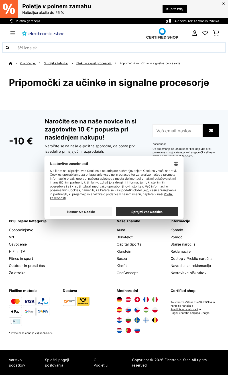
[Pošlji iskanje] (7, 47)
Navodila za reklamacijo (191, 265)
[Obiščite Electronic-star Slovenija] (137, 330)
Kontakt (177, 230)
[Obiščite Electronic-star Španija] (119, 309)
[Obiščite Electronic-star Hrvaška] (119, 320)
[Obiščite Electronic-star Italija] (155, 299)
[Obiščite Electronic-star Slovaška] (128, 309)
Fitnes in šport (21, 258)
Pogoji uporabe (180, 313)
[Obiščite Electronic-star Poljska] (155, 309)
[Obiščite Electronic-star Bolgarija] (128, 320)
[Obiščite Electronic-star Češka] (137, 309)
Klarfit (122, 265)
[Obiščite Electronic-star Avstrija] (128, 299)
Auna (121, 230)
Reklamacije (181, 251)
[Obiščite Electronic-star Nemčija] (119, 299)
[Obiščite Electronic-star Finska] (146, 320)
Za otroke (17, 273)
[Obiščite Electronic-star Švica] (137, 299)
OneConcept (127, 273)
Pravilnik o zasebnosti (184, 309)
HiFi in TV (17, 251)
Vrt (11, 237)
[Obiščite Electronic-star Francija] (146, 299)
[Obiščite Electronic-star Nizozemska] (119, 330)
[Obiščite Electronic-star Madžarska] (146, 309)
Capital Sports (129, 244)
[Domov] (14, 63)
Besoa (122, 258)
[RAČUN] (194, 33)
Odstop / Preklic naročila (191, 258)
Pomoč (176, 237)
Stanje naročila (183, 244)
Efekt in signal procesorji (94, 63)
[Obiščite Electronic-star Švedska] (137, 320)
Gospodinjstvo (21, 230)
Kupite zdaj (174, 9)
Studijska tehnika (56, 63)
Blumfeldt (125, 237)
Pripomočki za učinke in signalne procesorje (150, 63)
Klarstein (124, 251)
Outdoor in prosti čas (27, 265)
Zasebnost (159, 144)
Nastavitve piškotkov (188, 273)
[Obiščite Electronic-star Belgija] (155, 320)
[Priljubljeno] (205, 33)
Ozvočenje (28, 63)
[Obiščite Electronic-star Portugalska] (128, 330)
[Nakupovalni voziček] (216, 33)
